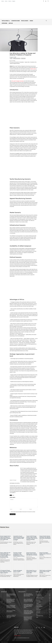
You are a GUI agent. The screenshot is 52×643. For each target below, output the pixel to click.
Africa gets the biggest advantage (18, 81)
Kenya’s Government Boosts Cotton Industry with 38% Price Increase (31, 554)
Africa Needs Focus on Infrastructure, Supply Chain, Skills (31, 571)
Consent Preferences (17, 635)
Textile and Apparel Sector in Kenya (17, 571)
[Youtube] (44, 628)
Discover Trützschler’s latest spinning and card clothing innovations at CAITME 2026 (10, 606)
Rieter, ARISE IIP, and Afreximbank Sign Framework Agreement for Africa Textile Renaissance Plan (5, 555)
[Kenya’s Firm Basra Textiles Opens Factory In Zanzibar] (45, 549)
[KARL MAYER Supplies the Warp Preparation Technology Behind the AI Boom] (20, 595)
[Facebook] (43, 1)
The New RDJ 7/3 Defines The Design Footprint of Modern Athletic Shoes (11, 616)
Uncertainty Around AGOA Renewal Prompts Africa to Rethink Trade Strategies (18, 538)
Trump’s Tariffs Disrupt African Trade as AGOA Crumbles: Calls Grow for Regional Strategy (31, 538)
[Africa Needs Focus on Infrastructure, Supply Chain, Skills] (32, 567)
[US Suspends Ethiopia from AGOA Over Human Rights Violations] (6, 567)
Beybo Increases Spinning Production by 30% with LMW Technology (11, 595)
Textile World (23, 58)
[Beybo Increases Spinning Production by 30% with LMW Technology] (3, 595)
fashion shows (33, 68)
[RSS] (39, 628)
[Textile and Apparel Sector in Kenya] (19, 567)
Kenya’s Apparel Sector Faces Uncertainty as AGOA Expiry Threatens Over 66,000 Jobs (5, 538)
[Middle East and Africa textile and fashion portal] (6, 629)
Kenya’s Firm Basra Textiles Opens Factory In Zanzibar (45, 554)
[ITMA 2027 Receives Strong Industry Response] (3, 611)
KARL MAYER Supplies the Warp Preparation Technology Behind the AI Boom (28, 595)
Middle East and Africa (16, 58)
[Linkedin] (46, 1)
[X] (48, 1)
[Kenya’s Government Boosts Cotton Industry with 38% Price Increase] (32, 549)
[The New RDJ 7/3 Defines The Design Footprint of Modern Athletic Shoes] (3, 616)
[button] (46, 20)
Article (11, 58)
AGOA (13, 495)
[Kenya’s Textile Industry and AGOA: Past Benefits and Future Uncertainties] (45, 532)
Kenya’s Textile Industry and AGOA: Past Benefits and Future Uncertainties (45, 537)
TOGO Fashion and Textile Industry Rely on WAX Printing (45, 571)
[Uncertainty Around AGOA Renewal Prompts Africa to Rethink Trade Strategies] (19, 532)
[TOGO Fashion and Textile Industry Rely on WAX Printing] (45, 567)
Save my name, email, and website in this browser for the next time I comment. (23, 511)
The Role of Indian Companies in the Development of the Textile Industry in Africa (18, 554)
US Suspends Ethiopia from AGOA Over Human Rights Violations (5, 571)
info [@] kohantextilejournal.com (23, 637)
